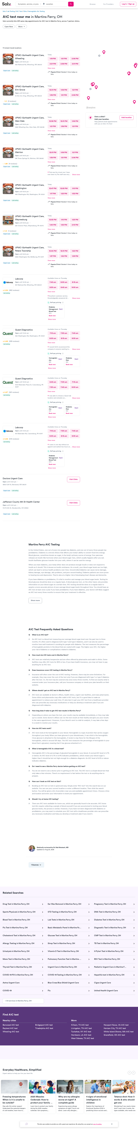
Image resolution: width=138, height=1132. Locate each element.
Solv (4, 11)
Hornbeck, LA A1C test (81, 1035)
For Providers (108, 4)
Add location (126, 117)
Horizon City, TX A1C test (115, 1028)
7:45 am (53, 282)
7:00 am (64, 382)
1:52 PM (64, 256)
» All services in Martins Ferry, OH (18, 1001)
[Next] (133, 1072)
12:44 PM (52, 251)
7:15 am (53, 333)
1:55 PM (64, 225)
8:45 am (64, 287)
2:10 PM (75, 225)
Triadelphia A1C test (44, 1028)
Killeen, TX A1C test (80, 1025)
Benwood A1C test (11, 1025)
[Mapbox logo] (91, 107)
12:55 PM (63, 188)
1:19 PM (53, 58)
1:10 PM (75, 188)
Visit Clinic (73, 479)
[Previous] (129, 1072)
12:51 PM (52, 90)
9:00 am (75, 287)
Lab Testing (11, 11)
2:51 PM (75, 64)
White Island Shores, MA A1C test (118, 1031)
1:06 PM (64, 90)
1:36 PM (53, 95)
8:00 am (64, 282)
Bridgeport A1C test (44, 1025)
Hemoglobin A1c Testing (36, 11)
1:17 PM (53, 193)
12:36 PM (52, 121)
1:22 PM (75, 251)
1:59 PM (75, 256)
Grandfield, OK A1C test (114, 1035)
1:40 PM (53, 225)
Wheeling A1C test (11, 1031)
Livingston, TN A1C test (81, 1028)
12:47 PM (52, 188)
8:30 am (53, 287)
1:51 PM (64, 58)
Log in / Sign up (128, 4)
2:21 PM (53, 64)
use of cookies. (97, 1124)
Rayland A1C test (10, 1028)
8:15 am (75, 282)
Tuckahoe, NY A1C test (81, 1031)
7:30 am (64, 333)
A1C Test (19, 11)
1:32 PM (75, 193)
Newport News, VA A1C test (116, 1025)
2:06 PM (75, 58)
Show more (76, 174)
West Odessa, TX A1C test (82, 1038)
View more (51, 68)
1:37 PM (53, 256)
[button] (96, 87)
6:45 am (53, 382)
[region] (111, 77)
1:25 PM (64, 193)
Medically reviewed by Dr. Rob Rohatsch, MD (52, 847)
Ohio (25, 11)
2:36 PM (64, 64)
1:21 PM (75, 90)
